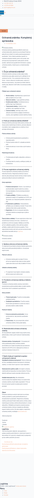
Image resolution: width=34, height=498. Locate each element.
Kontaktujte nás (8, 442)
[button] (17, 29)
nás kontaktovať (22, 411)
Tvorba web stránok (20, 486)
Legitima (20, 231)
